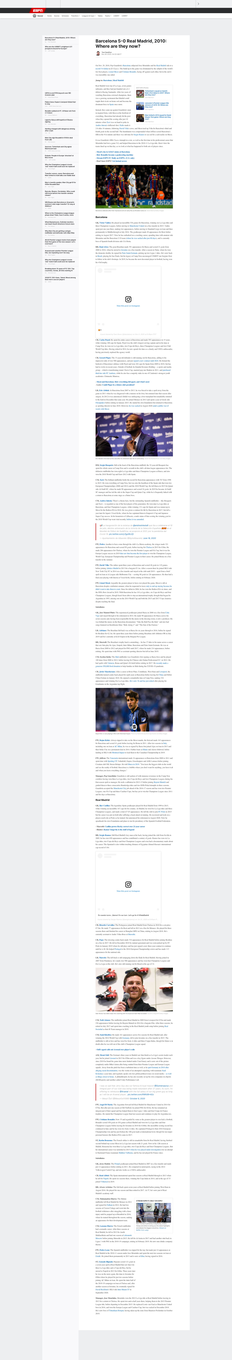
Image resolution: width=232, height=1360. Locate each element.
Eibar (142, 1256)
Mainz (145, 749)
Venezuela (114, 758)
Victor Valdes (105, 222)
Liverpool (163, 671)
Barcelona (127, 65)
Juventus (124, 250)
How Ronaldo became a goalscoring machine (115, 154)
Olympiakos (100, 402)
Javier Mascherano (107, 671)
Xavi (108, 122)
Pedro (122, 125)
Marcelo (102, 957)
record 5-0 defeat (102, 68)
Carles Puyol (104, 339)
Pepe (101, 939)
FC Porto (161, 811)
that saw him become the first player (134, 553)
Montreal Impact (118, 752)
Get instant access (119, 161)
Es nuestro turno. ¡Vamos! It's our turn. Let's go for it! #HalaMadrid (123, 915)
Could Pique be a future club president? (118, 384)
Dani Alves (103, 246)
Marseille (131, 934)
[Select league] (39, 4)
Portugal (118, 949)
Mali (117, 657)
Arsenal (113, 1058)
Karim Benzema (105, 1140)
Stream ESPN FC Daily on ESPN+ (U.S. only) (115, 158)
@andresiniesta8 (140, 525)
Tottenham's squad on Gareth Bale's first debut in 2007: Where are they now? (157, 93)
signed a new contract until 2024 (146, 360)
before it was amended (135, 519)
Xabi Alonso (105, 1020)
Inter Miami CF (123, 1289)
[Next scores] (198, 4)
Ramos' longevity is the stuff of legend (119, 829)
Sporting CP (112, 761)
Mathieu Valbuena (126, 1152)
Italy (165, 743)
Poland (117, 1163)
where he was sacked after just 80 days (141, 238)
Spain (111, 104)
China (161, 674)
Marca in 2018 (133, 764)
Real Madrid (161, 65)
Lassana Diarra (106, 1225)
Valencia (110, 663)
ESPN (38, 10)
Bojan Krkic (105, 740)
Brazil (100, 256)
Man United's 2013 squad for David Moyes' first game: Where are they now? (158, 117)
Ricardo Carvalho (106, 925)
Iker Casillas (104, 805)
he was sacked (134, 405)
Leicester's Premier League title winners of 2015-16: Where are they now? (157, 105)
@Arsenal (124, 1091)
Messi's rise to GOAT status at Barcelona (113, 151)
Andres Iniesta (101, 125)
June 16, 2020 (149, 538)
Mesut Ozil (104, 1055)
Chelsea (149, 547)
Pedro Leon (104, 1250)
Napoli (106, 1178)
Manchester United (137, 226)
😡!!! (100, 330)
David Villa (123, 128)
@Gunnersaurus (161, 1086)
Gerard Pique (105, 357)
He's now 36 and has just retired (142, 681)
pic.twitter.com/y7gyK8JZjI (121, 534)
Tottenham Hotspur (116, 1310)
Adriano (102, 630)
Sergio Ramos (139, 134)
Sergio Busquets (106, 465)
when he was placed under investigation (145, 1149)
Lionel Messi (114, 71)
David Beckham (102, 1289)
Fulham (110, 1205)
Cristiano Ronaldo (129, 71)
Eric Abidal (104, 390)
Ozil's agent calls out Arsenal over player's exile (116, 1049)
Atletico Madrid (113, 568)
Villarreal (104, 1181)
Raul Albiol (104, 1175)
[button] (193, 10)
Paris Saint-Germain (129, 253)
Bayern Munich (160, 782)
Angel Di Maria (106, 1104)
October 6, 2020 (137, 1098)
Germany (125, 1038)
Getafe (98, 1256)
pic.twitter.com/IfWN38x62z (141, 1094)
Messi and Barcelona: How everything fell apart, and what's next (123, 381)
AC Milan (118, 746)
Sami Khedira (105, 1034)
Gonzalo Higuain (106, 1261)
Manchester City (120, 788)
